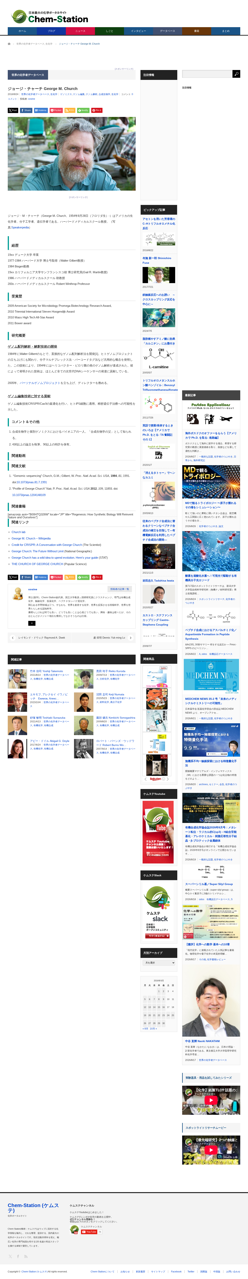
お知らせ (125, 1271)
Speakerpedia (20, 227)
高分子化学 (116, 702)
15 (159, 1007)
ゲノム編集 (79, 94)
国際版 (203, 1271)
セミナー (213, 784)
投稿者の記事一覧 (119, 589)
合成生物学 (104, 94)
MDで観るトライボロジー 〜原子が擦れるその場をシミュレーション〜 (210, 505)
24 (168, 1015)
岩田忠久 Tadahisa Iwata (158, 580)
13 (149, 1007)
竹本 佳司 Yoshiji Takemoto (46, 671)
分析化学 (104, 679)
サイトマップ (158, 1271)
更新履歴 (140, 1271)
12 (145, 1007)
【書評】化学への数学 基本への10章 (207, 944)
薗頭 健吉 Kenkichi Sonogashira (115, 717)
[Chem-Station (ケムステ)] (50, 16)
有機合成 (48, 679)
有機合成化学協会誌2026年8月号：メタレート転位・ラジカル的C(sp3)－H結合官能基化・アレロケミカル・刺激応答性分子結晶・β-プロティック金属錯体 (211, 834)
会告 (222, 784)
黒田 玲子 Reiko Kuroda (110, 671)
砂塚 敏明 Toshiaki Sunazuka (47, 717)
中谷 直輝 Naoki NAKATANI (202, 1041)
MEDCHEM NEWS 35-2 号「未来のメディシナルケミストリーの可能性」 (211, 701)
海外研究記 (199, 460)
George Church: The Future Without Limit (38, 551)
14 (154, 1007)
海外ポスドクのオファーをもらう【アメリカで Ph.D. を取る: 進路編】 (211, 435)
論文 (221, 526)
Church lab (18, 532)
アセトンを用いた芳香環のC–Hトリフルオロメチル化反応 (159, 223)
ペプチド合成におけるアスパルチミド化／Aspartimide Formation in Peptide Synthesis (211, 634)
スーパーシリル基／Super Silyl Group (209, 884)
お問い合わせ (233, 1271)
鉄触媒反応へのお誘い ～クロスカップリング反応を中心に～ (159, 299)
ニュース (80, 30)
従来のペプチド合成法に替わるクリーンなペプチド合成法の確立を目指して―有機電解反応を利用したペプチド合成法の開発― (159, 530)
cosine (31, 99)
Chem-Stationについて (103, 1271)
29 (159, 1023)
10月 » (153, 1028)
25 (173, 1015)
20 (149, 1015)
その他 (202, 959)
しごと (109, 30)
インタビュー (138, 30)
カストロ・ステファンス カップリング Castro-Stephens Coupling (157, 620)
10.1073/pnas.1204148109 (29, 495)
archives (203, 784)
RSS (25, 1256)
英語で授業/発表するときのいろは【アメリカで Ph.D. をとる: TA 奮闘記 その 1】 (158, 432)
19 (145, 1015)
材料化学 (104, 702)
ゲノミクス (66, 94)
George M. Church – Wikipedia (31, 538)
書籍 (196, 30)
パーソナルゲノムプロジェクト (40, 383)
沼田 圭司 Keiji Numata (110, 694)
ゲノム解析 (91, 94)
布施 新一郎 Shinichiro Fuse (157, 260)
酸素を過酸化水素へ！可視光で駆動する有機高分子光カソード (211, 578)
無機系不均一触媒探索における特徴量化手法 (211, 763)
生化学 (53, 94)
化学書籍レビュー (216, 959)
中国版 (216, 1271)
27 (149, 1023)
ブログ (51, 30)
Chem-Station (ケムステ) (33, 1207)
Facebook (176, 1271)
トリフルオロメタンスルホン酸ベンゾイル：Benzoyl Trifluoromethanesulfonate (159, 385)
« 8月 (145, 1028)
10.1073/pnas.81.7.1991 (32, 482)
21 (154, 1015)
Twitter (191, 1271)
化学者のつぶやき (223, 456)
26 (145, 1023)
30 (163, 1023)
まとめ (226, 30)
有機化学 (38, 679)
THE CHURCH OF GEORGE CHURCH (38, 564)
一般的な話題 (206, 456)
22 (159, 1015)
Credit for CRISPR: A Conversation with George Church (47, 544)
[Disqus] (72, 810)
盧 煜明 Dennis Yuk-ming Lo (109, 637)
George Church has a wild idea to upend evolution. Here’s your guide (55, 557)
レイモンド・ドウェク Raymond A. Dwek (41, 637)
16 (163, 1007)
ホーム (22, 30)
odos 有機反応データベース (217, 654)
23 (163, 1015)
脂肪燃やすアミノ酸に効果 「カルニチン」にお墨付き (159, 341)
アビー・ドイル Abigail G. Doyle (49, 740)
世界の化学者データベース (35, 94)
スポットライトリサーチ (212, 599)
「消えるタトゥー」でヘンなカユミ (159, 475)
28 (154, 1023)
